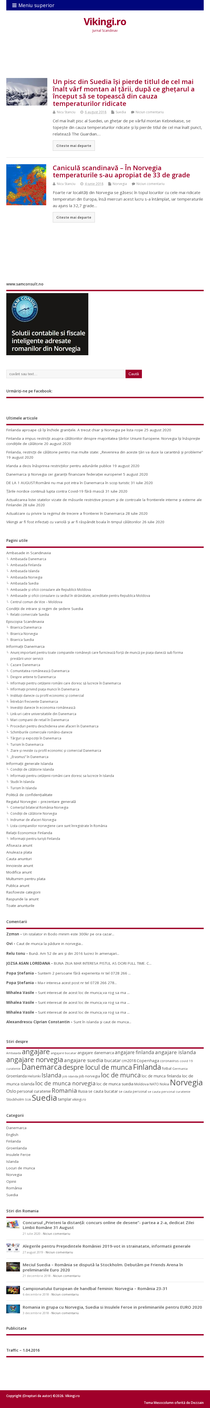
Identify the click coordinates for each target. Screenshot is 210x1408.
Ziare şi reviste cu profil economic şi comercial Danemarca (55, 750)
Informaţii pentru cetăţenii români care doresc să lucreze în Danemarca (65, 683)
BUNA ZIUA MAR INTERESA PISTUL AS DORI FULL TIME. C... (102, 963)
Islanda (52, 1075)
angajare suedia (83, 1060)
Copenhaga (148, 1060)
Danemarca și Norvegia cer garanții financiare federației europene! (64, 474)
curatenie (13, 1068)
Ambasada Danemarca (28, 559)
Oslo (11, 1091)
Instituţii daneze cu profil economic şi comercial (47, 695)
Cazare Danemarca (25, 665)
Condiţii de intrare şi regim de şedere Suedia (44, 608)
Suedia (121, 112)
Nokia (164, 1084)
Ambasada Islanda (24, 571)
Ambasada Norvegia (26, 577)
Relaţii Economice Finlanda (29, 832)
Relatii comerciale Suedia (29, 614)
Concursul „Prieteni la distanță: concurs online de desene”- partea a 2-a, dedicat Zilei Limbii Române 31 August (108, 1225)
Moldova (141, 1084)
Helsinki (34, 1076)
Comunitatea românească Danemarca (39, 671)
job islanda (70, 1076)
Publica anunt (17, 885)
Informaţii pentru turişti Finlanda (35, 838)
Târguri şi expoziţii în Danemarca (35, 738)
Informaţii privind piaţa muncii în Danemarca (44, 689)
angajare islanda (175, 1052)
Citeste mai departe (73, 145)
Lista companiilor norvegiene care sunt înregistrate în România (58, 825)
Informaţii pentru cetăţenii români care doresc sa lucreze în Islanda (62, 775)
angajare (36, 1051)
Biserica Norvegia (24, 633)
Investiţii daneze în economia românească (42, 707)
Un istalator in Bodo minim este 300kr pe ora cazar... (68, 934)
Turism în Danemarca (26, 744)
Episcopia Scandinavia (25, 621)
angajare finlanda (134, 1052)
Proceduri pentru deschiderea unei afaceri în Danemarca (54, 726)
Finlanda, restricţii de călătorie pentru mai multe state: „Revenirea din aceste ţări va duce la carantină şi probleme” (104, 452)
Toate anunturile (20, 905)
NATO (154, 1084)
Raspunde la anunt (22, 899)
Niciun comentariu (150, 112)
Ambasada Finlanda (25, 565)
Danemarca (41, 1067)
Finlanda (147, 1067)
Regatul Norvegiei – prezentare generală (41, 801)
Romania (64, 1090)
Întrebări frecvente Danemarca (34, 701)
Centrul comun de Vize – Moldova (36, 602)
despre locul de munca (97, 1067)
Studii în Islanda (22, 781)
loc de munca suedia (115, 1083)
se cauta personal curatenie (169, 1091)
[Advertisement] (105, 59)
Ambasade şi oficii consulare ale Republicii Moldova (50, 589)
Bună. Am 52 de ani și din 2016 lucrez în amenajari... (74, 953)
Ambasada (13, 1053)
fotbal (166, 1068)
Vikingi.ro (105, 21)
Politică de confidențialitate (29, 794)
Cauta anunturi (19, 858)
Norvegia (120, 183)
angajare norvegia (34, 1059)
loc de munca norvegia (65, 1083)
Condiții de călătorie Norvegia (33, 813)
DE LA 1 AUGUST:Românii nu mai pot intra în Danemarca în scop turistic (68, 482)
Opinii (11, 1181)
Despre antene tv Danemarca (33, 677)
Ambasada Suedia (24, 583)
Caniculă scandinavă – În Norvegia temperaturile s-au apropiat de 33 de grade (121, 171)
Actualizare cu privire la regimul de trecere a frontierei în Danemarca (65, 513)
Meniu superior (36, 5)
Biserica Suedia (22, 639)
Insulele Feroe (18, 1154)
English (12, 1134)
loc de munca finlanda (161, 1076)
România (14, 1188)
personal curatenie (34, 1091)
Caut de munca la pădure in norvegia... (49, 943)
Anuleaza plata (19, 852)
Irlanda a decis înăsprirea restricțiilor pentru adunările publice (58, 465)
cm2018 (129, 1060)
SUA (28, 1099)
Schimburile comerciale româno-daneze (41, 732)
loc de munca (121, 1075)
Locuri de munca (20, 1168)
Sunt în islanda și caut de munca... (102, 1021)
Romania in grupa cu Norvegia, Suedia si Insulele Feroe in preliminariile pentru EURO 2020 (112, 1307)
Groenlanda (16, 1076)
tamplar (64, 1099)
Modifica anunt (19, 872)
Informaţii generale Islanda (29, 763)
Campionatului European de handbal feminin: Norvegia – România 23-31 (95, 1288)
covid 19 (186, 1061)
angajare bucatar (64, 1053)
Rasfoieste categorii (23, 892)
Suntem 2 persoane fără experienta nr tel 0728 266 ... (84, 973)
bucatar (112, 1060)
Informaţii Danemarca (25, 646)
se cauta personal (133, 1091)
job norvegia (89, 1076)
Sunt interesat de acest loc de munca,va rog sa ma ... (84, 992)
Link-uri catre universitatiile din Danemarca (43, 714)
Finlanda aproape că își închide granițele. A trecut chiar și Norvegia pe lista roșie (74, 429)
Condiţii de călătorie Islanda (32, 769)
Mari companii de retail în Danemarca (39, 720)
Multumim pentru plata (25, 878)
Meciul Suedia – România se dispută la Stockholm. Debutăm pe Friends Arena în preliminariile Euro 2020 (103, 1267)
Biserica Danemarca (26, 627)
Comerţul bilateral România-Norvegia (39, 807)
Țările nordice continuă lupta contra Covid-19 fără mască (55, 491)
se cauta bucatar (103, 1091)
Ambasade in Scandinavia (28, 552)
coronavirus (169, 1061)
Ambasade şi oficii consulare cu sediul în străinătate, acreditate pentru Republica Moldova (80, 595)
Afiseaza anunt (19, 845)
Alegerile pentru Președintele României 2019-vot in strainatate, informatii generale (107, 1246)
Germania (180, 1068)
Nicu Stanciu (66, 112)
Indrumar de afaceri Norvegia (33, 819)
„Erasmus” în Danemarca (29, 756)
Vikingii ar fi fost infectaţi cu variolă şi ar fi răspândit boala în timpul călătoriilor (73, 521)
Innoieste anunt (19, 865)
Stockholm (15, 1099)
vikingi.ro (79, 1099)
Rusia (83, 1091)
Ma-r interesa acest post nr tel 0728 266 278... (77, 982)
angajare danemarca (95, 1052)
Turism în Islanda (23, 788)
